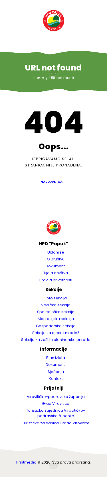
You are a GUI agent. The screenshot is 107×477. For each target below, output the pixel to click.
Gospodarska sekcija (56, 326)
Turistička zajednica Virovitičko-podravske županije (55, 413)
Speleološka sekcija (55, 312)
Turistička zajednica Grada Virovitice (56, 423)
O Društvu (55, 259)
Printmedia (26, 462)
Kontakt (56, 378)
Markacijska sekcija (56, 318)
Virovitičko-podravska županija (56, 396)
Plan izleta (55, 357)
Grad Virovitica (55, 403)
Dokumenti (56, 266)
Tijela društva (55, 273)
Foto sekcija (56, 298)
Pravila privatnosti (55, 280)
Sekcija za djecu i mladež (55, 332)
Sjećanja (56, 371)
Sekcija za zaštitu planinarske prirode (55, 339)
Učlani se (55, 252)
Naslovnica (51, 181)
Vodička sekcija (55, 305)
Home (38, 78)
